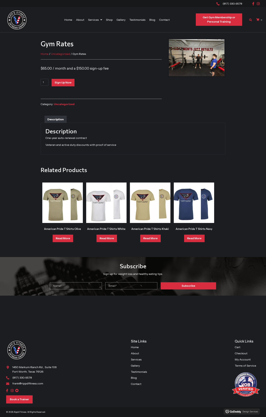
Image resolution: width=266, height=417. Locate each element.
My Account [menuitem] (243, 359)
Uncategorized (60, 54)
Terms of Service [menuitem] (245, 365)
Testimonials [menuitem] (139, 372)
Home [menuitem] (135, 347)
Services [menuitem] (136, 359)
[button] (253, 3)
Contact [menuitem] (136, 384)
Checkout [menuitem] (241, 353)
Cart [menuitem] (237, 347)
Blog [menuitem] (134, 378)
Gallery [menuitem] (135, 365)
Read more (63, 238)
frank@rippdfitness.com (27, 383)
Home (44, 54)
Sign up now (63, 82)
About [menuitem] (135, 353)
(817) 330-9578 (232, 3)
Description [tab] (55, 119)
